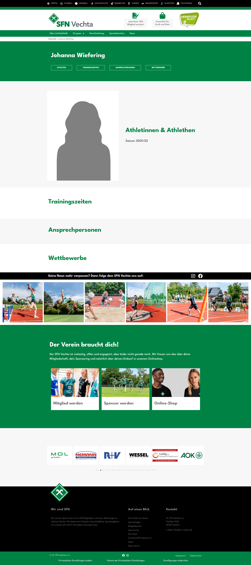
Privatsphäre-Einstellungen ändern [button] (75, 561)
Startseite (52, 39)
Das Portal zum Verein (138, 518)
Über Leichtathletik (59, 33)
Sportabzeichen (116, 33)
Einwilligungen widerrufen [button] (175, 561)
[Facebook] (200, 276)
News (132, 33)
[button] (200, 3)
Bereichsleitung (97, 33)
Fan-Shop (132, 534)
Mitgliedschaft (134, 526)
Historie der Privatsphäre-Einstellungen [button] (126, 561)
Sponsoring (133, 530)
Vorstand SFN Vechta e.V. (140, 538)
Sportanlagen (134, 522)
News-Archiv (134, 546)
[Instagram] (193, 276)
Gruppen (77, 33)
